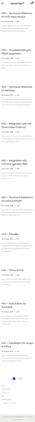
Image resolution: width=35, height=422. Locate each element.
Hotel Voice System (10, 403)
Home (3, 386)
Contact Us (5, 393)
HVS (2, 396)
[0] (31, 3)
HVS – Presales (9, 234)
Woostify (19, 420)
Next (20, 379)
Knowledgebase (6, 400)
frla (18, 22)
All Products (5, 389)
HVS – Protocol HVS (12, 270)
